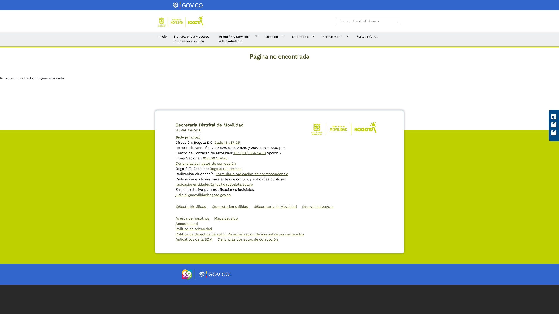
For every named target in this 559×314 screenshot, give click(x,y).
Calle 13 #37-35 (227, 142)
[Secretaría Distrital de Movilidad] (180, 21)
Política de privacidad (194, 229)
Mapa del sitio (226, 218)
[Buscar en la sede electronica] (397, 21)
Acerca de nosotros (192, 218)
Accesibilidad (187, 224)
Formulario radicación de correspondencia (252, 174)
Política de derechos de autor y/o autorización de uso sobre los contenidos (240, 234)
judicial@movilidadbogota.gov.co (203, 195)
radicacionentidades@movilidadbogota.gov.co (214, 184)
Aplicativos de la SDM (194, 239)
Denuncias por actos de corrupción (206, 163)
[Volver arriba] (551, 306)
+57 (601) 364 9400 (249, 153)
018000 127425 (215, 158)
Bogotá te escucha (226, 169)
